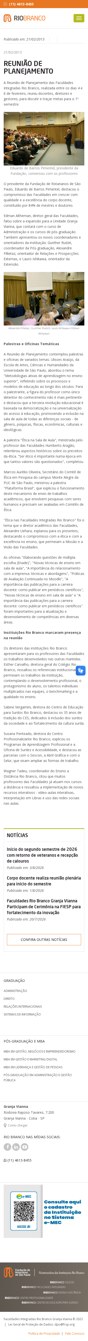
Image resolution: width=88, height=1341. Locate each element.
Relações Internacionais (23, 1006)
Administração (15, 991)
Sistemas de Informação (22, 1014)
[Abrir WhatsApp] (75, 1328)
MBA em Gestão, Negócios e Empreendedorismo (40, 1051)
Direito (9, 999)
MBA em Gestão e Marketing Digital (30, 1059)
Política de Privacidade (44, 1333)
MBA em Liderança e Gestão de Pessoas (33, 1067)
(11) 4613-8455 (21, 4)
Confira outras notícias (44, 939)
